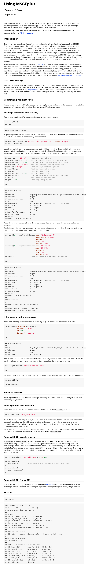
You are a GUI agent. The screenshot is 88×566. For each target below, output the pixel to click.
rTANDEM (39, 64)
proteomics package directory (69, 75)
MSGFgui (49, 484)
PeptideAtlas (33, 89)
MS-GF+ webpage (26, 33)
